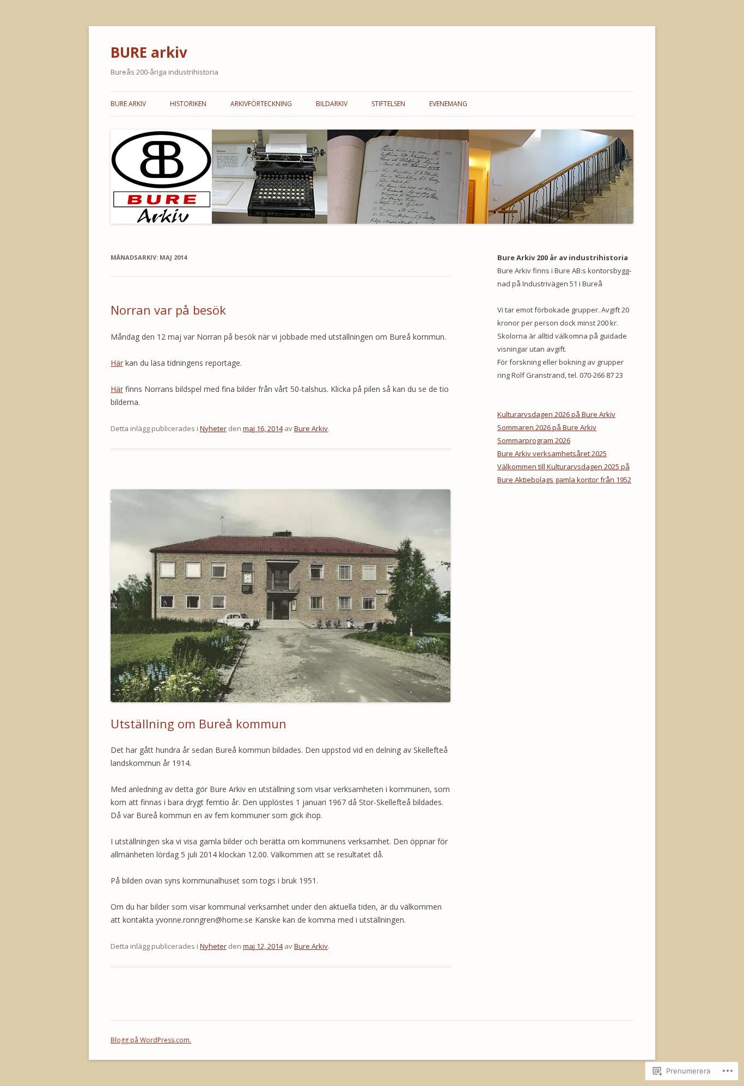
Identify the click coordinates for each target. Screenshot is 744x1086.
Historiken (188, 103)
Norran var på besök (168, 310)
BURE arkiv (149, 52)
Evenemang (448, 103)
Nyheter (213, 428)
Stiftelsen (388, 103)
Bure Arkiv (128, 103)
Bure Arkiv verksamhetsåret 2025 (552, 453)
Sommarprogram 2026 (533, 440)
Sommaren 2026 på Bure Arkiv (546, 427)
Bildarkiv (331, 103)
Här (117, 363)
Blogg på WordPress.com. (151, 1040)
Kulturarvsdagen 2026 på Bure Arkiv (556, 414)
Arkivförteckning (261, 103)
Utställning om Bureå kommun (198, 723)
